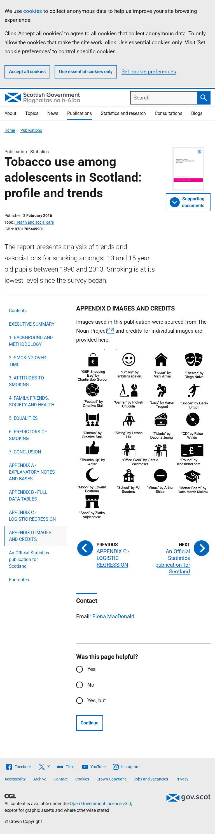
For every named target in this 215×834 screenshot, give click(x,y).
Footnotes (19, 579)
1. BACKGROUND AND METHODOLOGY (31, 341)
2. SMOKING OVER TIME (27, 361)
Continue (90, 723)
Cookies (82, 779)
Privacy (182, 779)
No (90, 685)
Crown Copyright (111, 779)
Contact (61, 779)
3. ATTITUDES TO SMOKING (26, 381)
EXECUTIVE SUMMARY (32, 324)
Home (9, 130)
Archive (39, 779)
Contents (18, 310)
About (10, 113)
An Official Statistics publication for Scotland (29, 559)
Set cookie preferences (148, 71)
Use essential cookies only (86, 71)
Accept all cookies (27, 71)
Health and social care (34, 222)
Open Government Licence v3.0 (100, 803)
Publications (79, 113)
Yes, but (96, 700)
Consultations (168, 113)
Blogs (196, 113)
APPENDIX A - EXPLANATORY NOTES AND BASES (32, 472)
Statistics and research (123, 113)
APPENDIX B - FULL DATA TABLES (28, 496)
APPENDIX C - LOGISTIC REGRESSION (32, 516)
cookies (32, 11)
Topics (31, 113)
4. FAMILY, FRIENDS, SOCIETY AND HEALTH (31, 401)
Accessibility (15, 779)
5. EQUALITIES (23, 418)
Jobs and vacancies (151, 779)
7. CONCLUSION (25, 452)
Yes (91, 669)
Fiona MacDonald (113, 616)
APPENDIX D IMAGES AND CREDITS (30, 536)
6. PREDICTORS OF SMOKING (28, 435)
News (52, 113)
